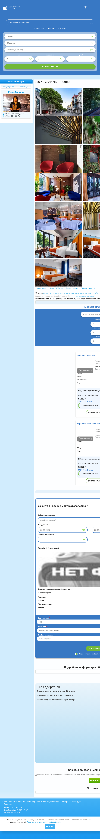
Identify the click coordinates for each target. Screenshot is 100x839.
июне (77, 293)
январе (46, 293)
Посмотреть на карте (85, 296)
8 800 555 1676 (14, 812)
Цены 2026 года (56, 288)
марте (60, 293)
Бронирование (72, 288)
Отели (51, 28)
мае (72, 293)
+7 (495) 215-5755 (16, 808)
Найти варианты (50, 67)
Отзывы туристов (87, 288)
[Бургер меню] (94, 8)
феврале (54, 293)
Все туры (61, 28)
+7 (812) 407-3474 (22, 810)
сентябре (95, 293)
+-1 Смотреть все (85, 370)
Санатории (39, 28)
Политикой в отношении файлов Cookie (44, 822)
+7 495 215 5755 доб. (14, 114)
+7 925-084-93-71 (12, 116)
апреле (67, 293)
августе (88, 293)
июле (82, 293)
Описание (41, 288)
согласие (87, 654)
